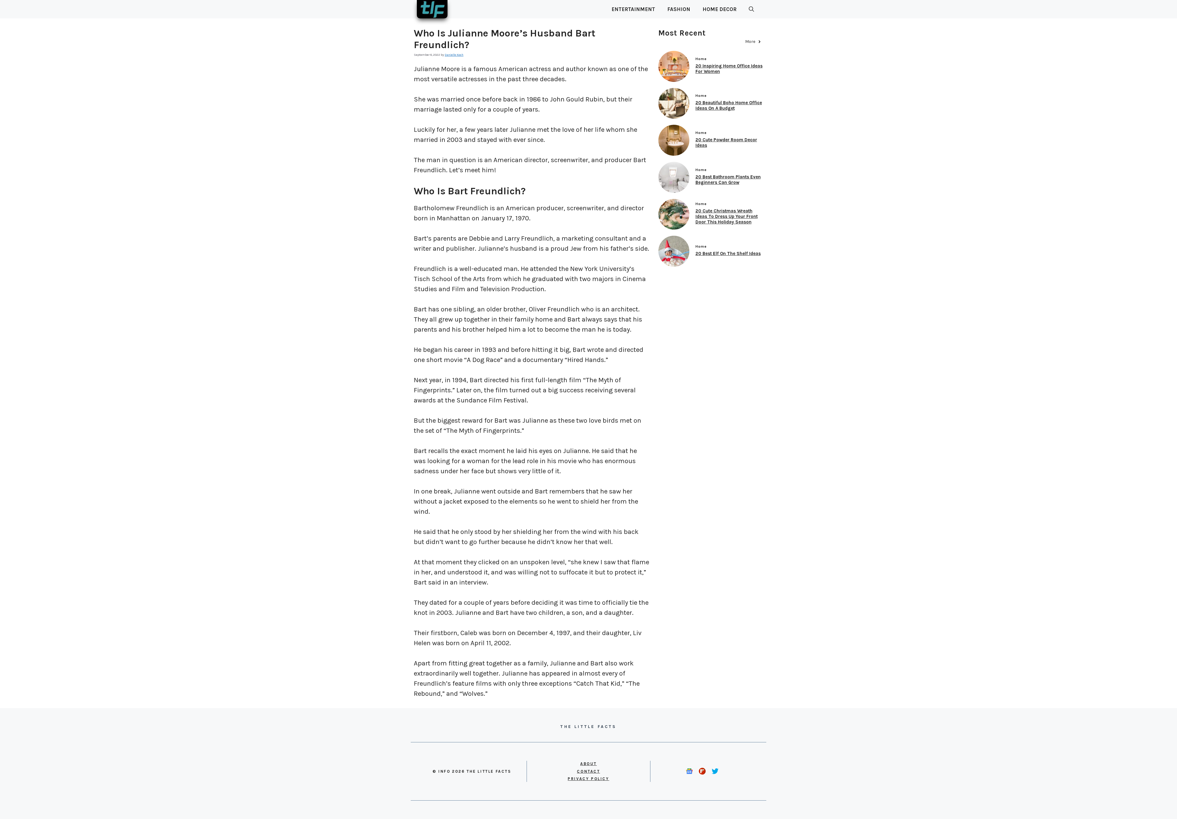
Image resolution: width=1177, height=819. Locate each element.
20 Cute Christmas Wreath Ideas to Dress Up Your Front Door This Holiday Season (726, 216)
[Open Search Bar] (751, 9)
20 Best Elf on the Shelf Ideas (728, 253)
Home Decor (720, 9)
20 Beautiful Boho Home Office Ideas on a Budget (728, 105)
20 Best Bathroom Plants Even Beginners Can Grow (728, 179)
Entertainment (633, 9)
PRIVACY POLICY (588, 778)
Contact (588, 771)
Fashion (678, 9)
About (588, 763)
